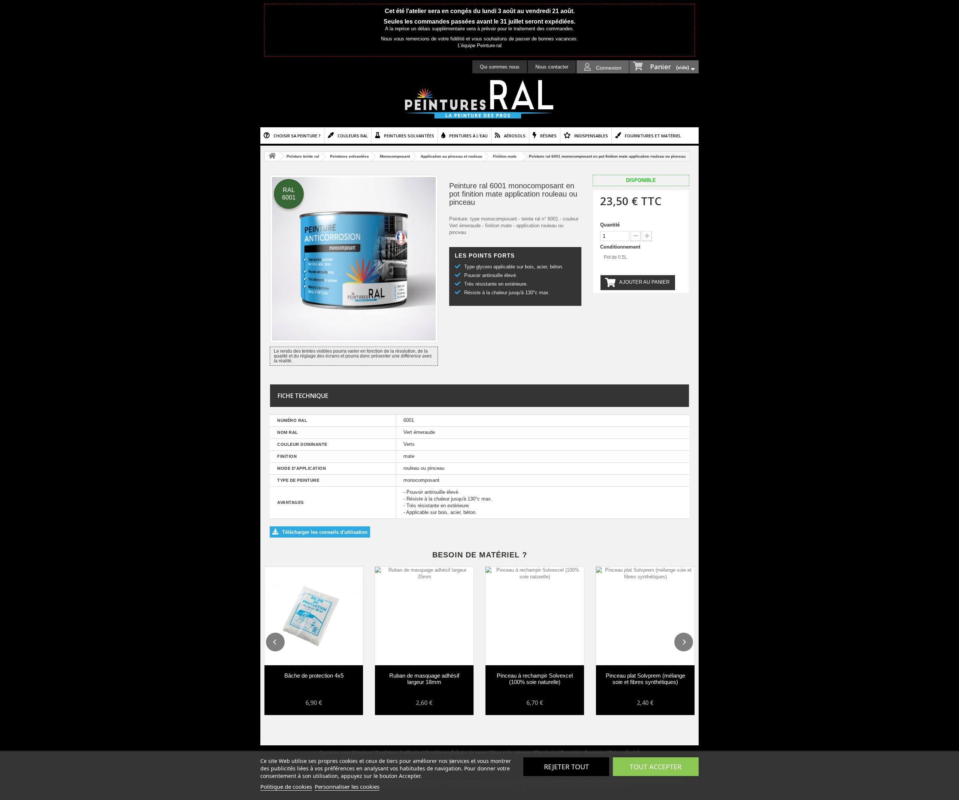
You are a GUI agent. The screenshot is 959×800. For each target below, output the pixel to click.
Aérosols (515, 136)
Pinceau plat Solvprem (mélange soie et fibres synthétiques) (645, 678)
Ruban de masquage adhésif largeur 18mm (424, 678)
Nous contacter (551, 67)
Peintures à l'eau (468, 136)
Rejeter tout (566, 766)
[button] (275, 642)
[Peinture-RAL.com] (479, 99)
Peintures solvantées (409, 136)
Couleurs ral (353, 136)
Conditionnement (621, 247)
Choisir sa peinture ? (297, 136)
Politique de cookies (286, 786)
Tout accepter (655, 766)
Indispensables (591, 136)
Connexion (608, 68)
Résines (548, 136)
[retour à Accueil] (272, 156)
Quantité (610, 225)
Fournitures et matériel (653, 136)
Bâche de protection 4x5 (314, 675)
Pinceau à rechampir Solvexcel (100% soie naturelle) (535, 678)
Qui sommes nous (500, 67)
